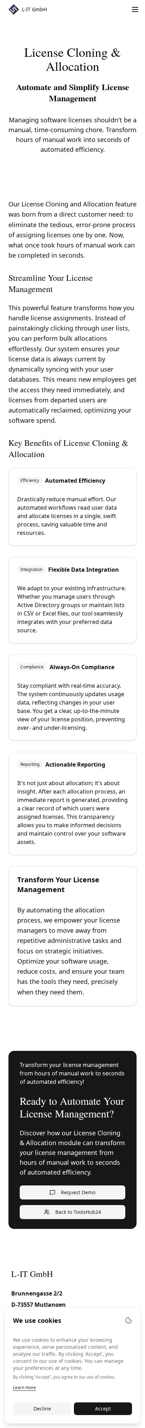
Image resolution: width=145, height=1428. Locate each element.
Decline (42, 1408)
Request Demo (78, 1192)
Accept (103, 1408)
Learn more (24, 1387)
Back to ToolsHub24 (78, 1212)
